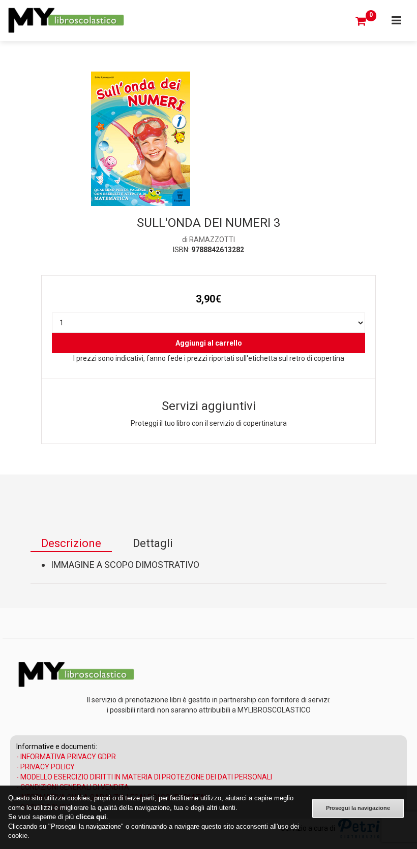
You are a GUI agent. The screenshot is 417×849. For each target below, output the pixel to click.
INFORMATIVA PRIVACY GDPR (68, 757)
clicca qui (91, 817)
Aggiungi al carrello (208, 343)
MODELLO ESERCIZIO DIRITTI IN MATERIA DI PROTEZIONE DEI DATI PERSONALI (146, 777)
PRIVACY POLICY (47, 767)
